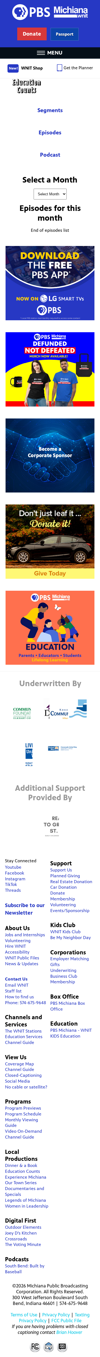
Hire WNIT (15, 946)
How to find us (19, 996)
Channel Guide (19, 1042)
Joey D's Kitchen (21, 1233)
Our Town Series (21, 1182)
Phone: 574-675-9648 (25, 1002)
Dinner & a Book (21, 1165)
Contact (48, 1346)
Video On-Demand (23, 1131)
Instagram (15, 878)
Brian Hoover (69, 1332)
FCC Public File (66, 1320)
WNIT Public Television (50, 23)
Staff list (13, 991)
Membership (62, 899)
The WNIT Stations (23, 1031)
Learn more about (64, 34)
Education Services (23, 1036)
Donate (57, 893)
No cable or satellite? (26, 1087)
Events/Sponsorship (69, 910)
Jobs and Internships (25, 934)
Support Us (61, 870)
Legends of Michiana (25, 1200)
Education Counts (50, 86)
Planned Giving (65, 875)
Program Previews (23, 1108)
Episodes (50, 132)
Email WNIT (16, 985)
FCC (34, 1346)
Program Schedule (23, 1114)
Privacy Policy (56, 1314)
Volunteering (18, 940)
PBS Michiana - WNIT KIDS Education (71, 1033)
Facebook (14, 873)
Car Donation (63, 887)
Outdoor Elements (23, 1227)
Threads (13, 890)
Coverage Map (19, 1064)
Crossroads (16, 1239)
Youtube (13, 867)
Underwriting (63, 970)
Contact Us (16, 979)
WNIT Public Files (22, 958)
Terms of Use (24, 1314)
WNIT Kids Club (65, 931)
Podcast (50, 155)
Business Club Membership (63, 979)
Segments (50, 110)
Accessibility (17, 952)
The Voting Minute (23, 1244)
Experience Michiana (25, 1177)
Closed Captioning (62, 1346)
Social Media (17, 1081)
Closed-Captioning (23, 1075)
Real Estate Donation (71, 881)
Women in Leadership (26, 1206)
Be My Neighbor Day (70, 937)
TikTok (11, 884)
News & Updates (21, 963)
